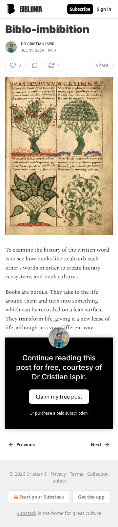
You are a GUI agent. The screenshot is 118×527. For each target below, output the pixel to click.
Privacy (58, 474)
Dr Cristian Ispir (37, 43)
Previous (25, 445)
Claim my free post (59, 396)
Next (96, 445)
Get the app (91, 497)
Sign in (104, 9)
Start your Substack (41, 497)
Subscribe (80, 9)
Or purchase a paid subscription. (59, 413)
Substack (26, 513)
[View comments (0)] (34, 65)
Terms (76, 474)
